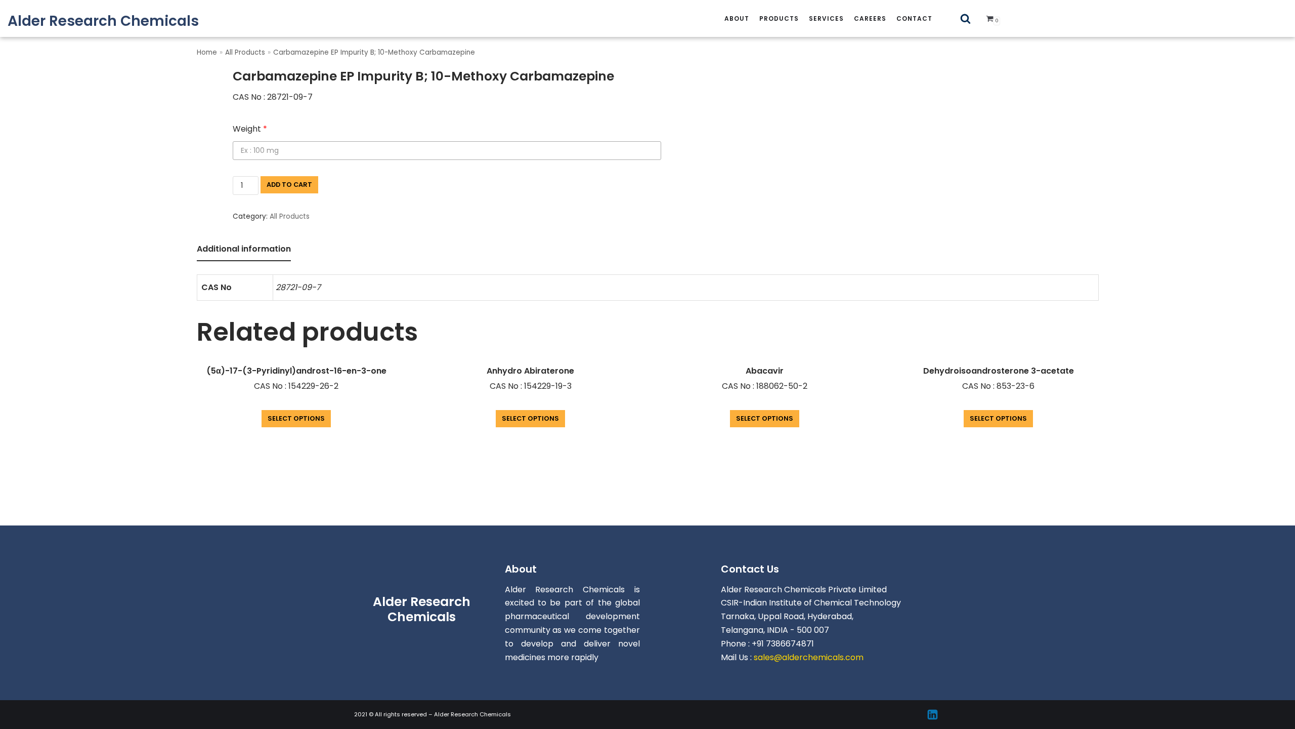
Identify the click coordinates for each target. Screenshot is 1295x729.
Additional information (244, 249)
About (736, 18)
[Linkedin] (932, 714)
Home (207, 52)
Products (779, 18)
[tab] (244, 249)
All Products (245, 52)
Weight (250, 129)
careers (870, 18)
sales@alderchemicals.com (809, 657)
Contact (914, 18)
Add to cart (289, 184)
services (826, 18)
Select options (296, 418)
